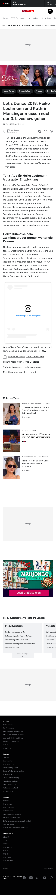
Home (5, 869)
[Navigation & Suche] (50, 11)
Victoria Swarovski (12, 367)
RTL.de (6, 721)
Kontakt (6, 801)
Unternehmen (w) (10, 784)
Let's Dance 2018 (35, 357)
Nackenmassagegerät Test (15, 632)
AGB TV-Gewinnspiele (11, 818)
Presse (5, 844)
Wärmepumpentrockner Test (16, 640)
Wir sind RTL (8, 834)
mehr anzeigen (23, 654)
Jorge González (31, 362)
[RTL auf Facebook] (24, 877)
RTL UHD (6, 745)
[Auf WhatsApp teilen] (51, 131)
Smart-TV (7, 748)
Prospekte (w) (8, 791)
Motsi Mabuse (10, 372)
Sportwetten (8, 761)
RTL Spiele (7, 847)
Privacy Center (9, 807)
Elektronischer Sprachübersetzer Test (20, 644)
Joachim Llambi (27, 372)
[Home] (28, 11)
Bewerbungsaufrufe (11, 741)
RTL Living (7, 857)
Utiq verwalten (9, 824)
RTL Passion (8, 861)
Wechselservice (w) (11, 778)
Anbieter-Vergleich (10, 788)
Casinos (6, 757)
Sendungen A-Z (9, 725)
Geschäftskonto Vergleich (13, 771)
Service (6, 797)
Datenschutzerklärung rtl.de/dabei (17, 821)
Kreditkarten (8, 774)
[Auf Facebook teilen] (39, 131)
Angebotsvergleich (10, 781)
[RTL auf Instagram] (31, 877)
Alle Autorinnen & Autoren (13, 735)
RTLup (5, 851)
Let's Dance (13, 25)
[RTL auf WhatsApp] (51, 877)
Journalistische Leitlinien (13, 738)
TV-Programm (8, 728)
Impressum (7, 804)
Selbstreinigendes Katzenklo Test (18, 636)
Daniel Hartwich (16, 357)
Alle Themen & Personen (13, 731)
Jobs (5, 840)
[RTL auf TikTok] (37, 877)
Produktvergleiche (10, 768)
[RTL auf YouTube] (44, 877)
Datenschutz (8, 811)
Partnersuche (8, 764)
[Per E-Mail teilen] (45, 131)
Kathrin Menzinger (12, 362)
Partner (6, 754)
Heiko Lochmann (32, 367)
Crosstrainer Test (12, 648)
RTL (3, 25)
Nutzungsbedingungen (12, 814)
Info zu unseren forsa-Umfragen (15, 828)
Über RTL (6, 837)
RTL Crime (7, 854)
